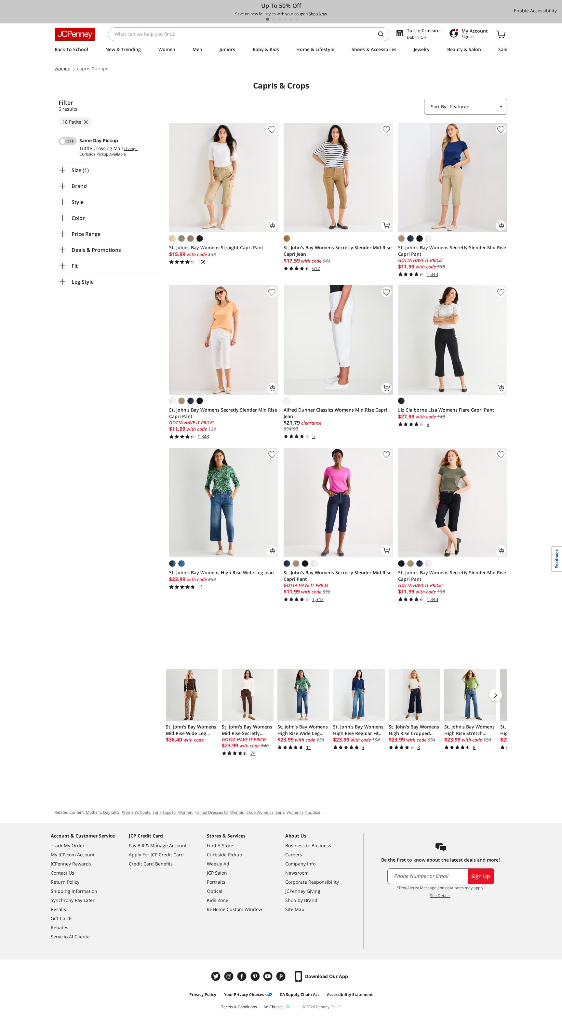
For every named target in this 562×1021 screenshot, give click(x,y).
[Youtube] (268, 976)
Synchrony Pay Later (73, 900)
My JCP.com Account (73, 854)
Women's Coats (136, 812)
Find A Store (220, 845)
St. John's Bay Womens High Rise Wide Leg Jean (221, 572)
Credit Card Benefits (151, 864)
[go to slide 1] (267, 19)
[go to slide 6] (297, 19)
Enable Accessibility (535, 10)
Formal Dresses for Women (219, 812)
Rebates (59, 927)
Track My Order (68, 845)
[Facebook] (242, 976)
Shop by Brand (301, 900)
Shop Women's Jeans (265, 812)
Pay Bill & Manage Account (158, 845)
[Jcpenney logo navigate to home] (75, 34)
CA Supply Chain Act (299, 994)
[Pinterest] (255, 976)
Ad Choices (273, 1007)
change (131, 148)
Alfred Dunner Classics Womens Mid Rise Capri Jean (335, 413)
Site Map (294, 909)
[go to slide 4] (285, 19)
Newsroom (297, 873)
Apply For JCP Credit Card (156, 854)
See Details (440, 895)
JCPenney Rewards (71, 864)
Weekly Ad (218, 864)
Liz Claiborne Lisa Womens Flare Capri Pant (446, 410)
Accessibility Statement (350, 994)
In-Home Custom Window (234, 909)
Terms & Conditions (239, 1007)
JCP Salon (217, 873)
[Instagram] (229, 976)
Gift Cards (62, 918)
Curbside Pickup (224, 854)
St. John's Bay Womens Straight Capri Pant (216, 247)
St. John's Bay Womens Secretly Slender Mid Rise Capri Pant (452, 250)
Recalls (58, 909)
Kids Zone (217, 900)
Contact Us (62, 873)
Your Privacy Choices (244, 994)
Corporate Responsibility (312, 882)
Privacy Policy (202, 994)
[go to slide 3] (279, 19)
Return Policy (65, 882)
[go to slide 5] (291, 19)
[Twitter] (216, 976)
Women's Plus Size (303, 812)
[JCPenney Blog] (281, 976)
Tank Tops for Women (172, 812)
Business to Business (308, 845)
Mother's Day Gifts (103, 812)
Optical (214, 891)
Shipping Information (74, 891)
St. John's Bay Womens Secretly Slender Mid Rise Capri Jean (338, 250)
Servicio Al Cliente (70, 936)
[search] (383, 34)
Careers (293, 854)
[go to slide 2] (273, 19)
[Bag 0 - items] (500, 34)
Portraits (216, 882)
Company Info (300, 864)
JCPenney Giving (302, 891)
